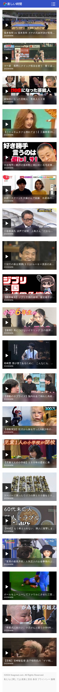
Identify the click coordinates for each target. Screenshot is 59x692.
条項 (35, 679)
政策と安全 (26, 679)
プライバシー (44, 679)
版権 (53, 679)
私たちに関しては (12, 679)
